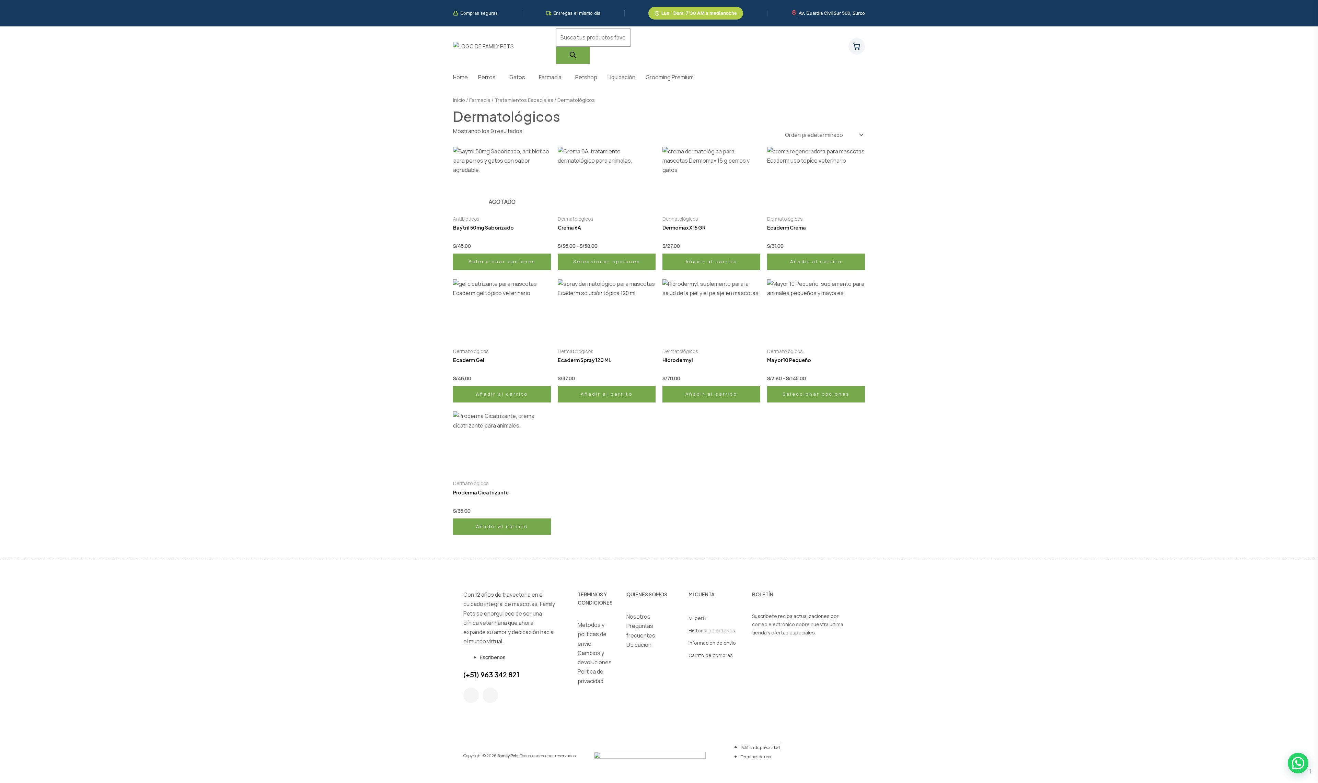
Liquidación (621, 77)
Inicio (459, 99)
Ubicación (638, 644)
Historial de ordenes (712, 630)
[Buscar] (573, 55)
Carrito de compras (711, 655)
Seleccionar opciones (502, 261)
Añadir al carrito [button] (711, 261)
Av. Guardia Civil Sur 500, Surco (832, 13)
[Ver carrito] (856, 46)
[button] (488, 77)
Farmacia (550, 77)
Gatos (517, 77)
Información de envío (712, 643)
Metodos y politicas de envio (592, 634)
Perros (487, 77)
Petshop (586, 77)
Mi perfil (697, 618)
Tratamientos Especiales (524, 99)
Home (460, 77)
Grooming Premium (670, 77)
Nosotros (638, 616)
